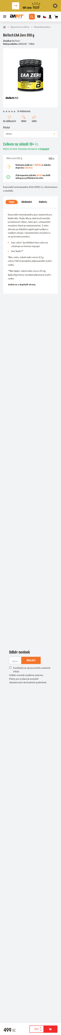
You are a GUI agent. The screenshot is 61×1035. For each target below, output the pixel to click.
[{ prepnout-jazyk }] (44, 16)
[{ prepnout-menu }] (39, 16)
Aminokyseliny (42, 27)
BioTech (16, 41)
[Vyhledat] (32, 17)
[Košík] (56, 16)
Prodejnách (44, 149)
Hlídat (23, 121)
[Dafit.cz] (17, 17)
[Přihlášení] (50, 16)
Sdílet (34, 121)
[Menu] (4, 16)
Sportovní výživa (19, 27)
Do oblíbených (9, 121)
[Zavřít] (55, 6)
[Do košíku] (50, 1029)
